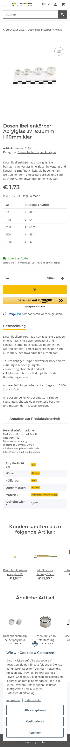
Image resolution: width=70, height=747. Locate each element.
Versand (35, 196)
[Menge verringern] (7, 278)
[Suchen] (62, 14)
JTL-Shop (41, 742)
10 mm (35, 473)
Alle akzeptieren (35, 710)
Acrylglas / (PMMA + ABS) (44, 494)
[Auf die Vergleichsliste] (58, 51)
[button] (55, 4)
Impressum (13, 700)
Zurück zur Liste (15, 29)
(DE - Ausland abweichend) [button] (45, 262)
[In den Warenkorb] (6, 42)
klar (34, 480)
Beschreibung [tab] (14, 326)
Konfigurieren (35, 721)
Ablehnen (35, 732)
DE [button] (44, 4)
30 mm (35, 487)
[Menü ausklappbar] (5, 2)
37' (33, 464)
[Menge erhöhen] (62, 278)
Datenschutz (32, 700)
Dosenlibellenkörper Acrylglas (37, 152)
